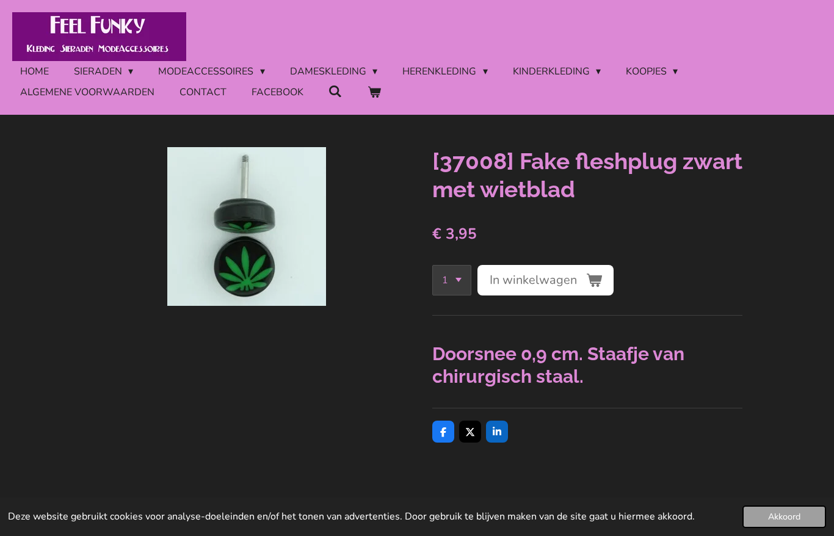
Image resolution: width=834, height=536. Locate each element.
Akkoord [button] (784, 516)
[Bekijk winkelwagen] (373, 92)
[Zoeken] (335, 91)
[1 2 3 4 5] (451, 280)
